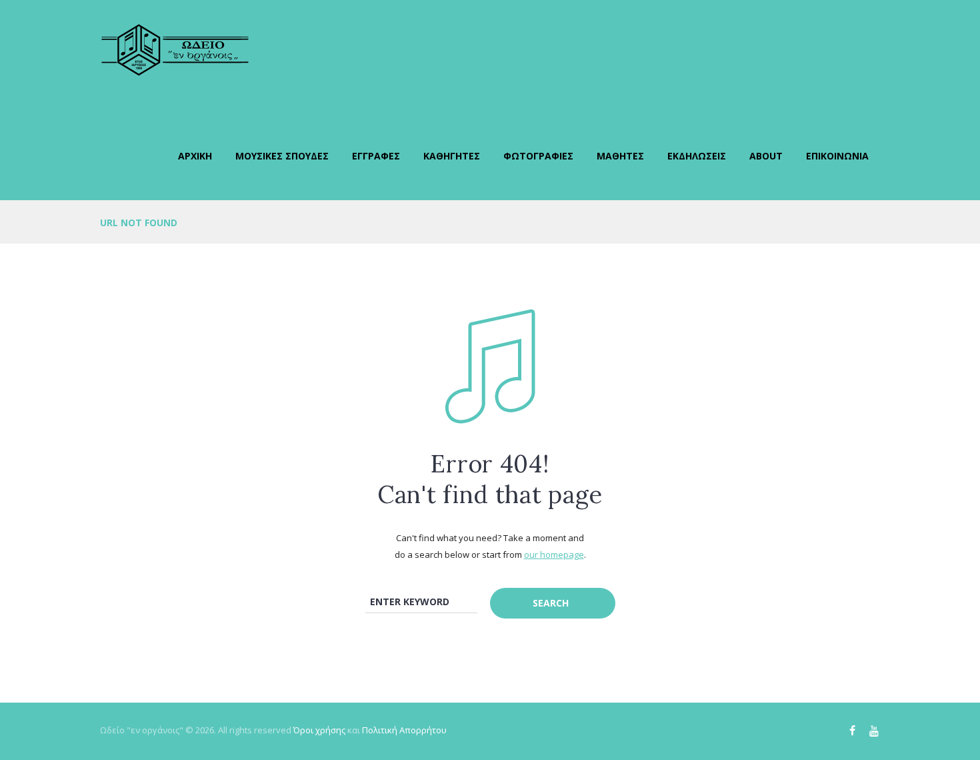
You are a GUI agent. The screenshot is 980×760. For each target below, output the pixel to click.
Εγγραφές (376, 155)
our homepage (554, 554)
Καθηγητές (451, 155)
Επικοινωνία (837, 155)
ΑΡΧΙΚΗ (195, 155)
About (766, 155)
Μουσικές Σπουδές (282, 155)
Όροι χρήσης (319, 730)
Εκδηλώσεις (696, 155)
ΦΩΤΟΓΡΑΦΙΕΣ (538, 155)
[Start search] (552, 603)
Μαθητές (620, 155)
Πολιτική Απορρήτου (404, 730)
